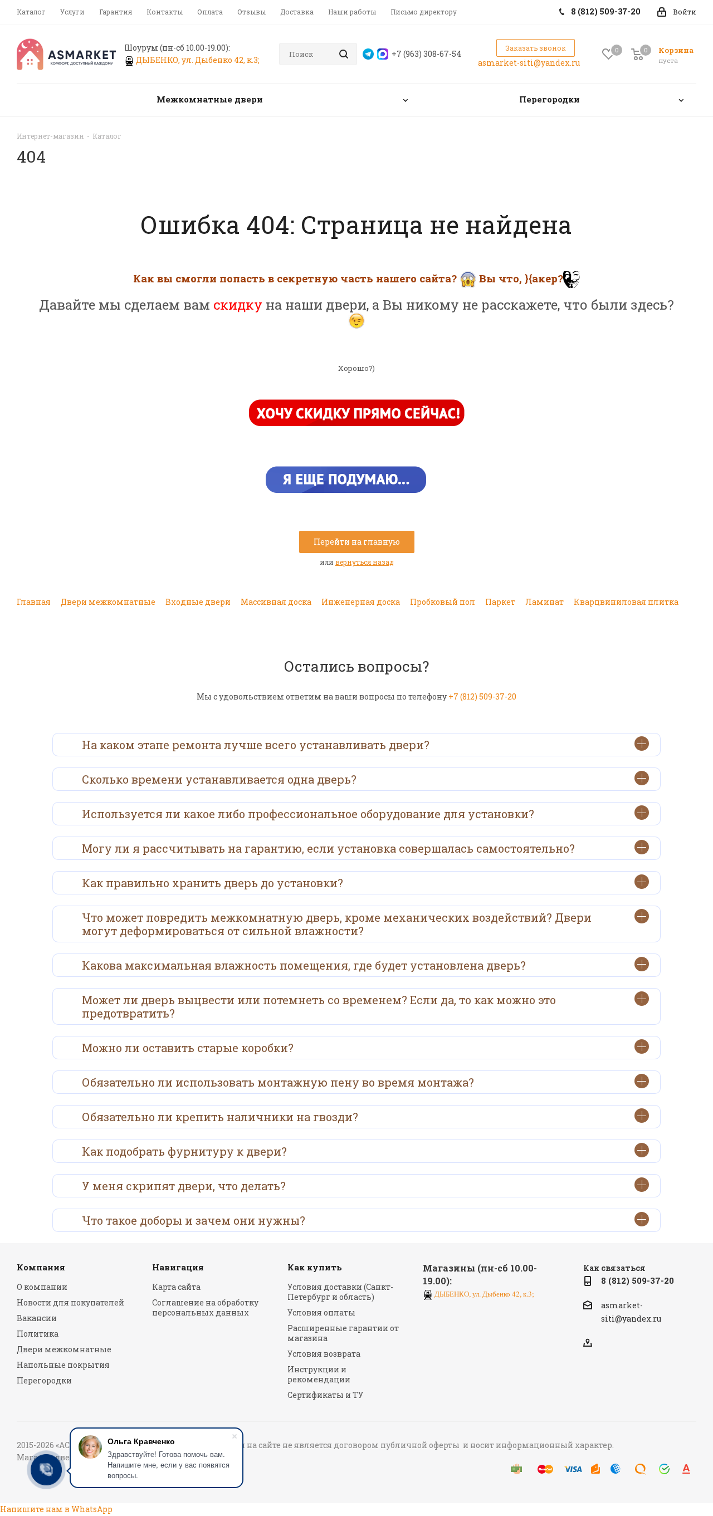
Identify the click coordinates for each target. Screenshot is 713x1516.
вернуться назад (364, 562)
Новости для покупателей (70, 1302)
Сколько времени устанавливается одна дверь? (219, 779)
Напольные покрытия (63, 1364)
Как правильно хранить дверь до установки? (212, 883)
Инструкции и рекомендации (318, 1374)
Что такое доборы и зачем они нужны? (193, 1220)
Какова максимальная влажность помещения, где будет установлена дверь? (304, 965)
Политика (37, 1333)
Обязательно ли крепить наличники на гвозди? (220, 1116)
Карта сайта (176, 1287)
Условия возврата (323, 1353)
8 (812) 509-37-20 (637, 1280)
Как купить (314, 1267)
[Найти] (343, 54)
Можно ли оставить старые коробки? (188, 1047)
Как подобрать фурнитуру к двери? (184, 1151)
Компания (41, 1267)
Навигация (178, 1267)
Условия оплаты (321, 1312)
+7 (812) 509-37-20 (482, 696)
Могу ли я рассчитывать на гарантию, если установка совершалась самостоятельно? (328, 848)
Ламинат (544, 601)
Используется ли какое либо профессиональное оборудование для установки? (308, 813)
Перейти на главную (357, 541)
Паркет (500, 601)
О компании (42, 1287)
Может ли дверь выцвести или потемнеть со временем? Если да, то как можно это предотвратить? (319, 1006)
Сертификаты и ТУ (325, 1395)
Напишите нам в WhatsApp (56, 1509)
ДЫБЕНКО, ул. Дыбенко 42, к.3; (198, 60)
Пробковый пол (442, 601)
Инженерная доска (360, 601)
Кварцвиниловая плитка (626, 601)
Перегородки (44, 1380)
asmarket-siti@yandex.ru (529, 62)
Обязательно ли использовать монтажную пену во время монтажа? (278, 1082)
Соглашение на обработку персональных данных (205, 1307)
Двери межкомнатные (108, 601)
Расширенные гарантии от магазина (343, 1333)
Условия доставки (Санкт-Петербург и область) (340, 1292)
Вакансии (37, 1318)
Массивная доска (276, 601)
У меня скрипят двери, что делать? (184, 1185)
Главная (34, 601)
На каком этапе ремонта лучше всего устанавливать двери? (255, 744)
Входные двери (198, 601)
